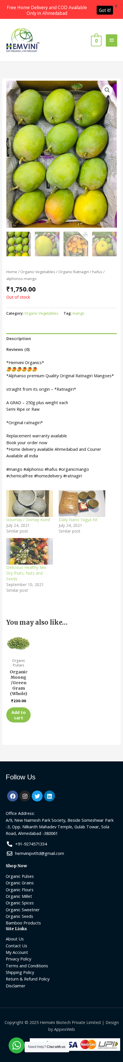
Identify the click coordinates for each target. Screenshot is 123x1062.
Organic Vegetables (37, 271)
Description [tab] (18, 338)
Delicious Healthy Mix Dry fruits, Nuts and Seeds (26, 573)
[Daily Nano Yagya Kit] (82, 503)
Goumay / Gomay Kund (28, 519)
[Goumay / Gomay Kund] (29, 503)
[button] (107, 90)
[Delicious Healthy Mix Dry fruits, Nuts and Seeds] (29, 551)
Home (11, 271)
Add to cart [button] (18, 714)
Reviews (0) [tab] (18, 349)
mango (78, 313)
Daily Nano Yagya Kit (78, 519)
